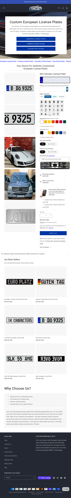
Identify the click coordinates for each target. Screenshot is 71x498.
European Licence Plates (43, 61)
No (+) (51, 144)
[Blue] (61, 132)
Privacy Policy (8, 452)
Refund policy (31, 492)
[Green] (57, 132)
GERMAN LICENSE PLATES (36, 44)
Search (6, 448)
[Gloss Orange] (53, 121)
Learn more (52, 155)
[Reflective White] (41, 121)
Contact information (36, 493)
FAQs (5, 440)
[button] (4, 8)
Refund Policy (8, 463)
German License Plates (25, 61)
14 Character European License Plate (14, 337)
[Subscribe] (33, 478)
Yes (43, 144)
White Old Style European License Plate (15, 376)
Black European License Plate (44, 376)
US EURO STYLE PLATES (36, 49)
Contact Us (7, 444)
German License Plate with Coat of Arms (47, 299)
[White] (45, 132)
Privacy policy (40, 492)
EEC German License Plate (43, 337)
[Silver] (64, 132)
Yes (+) (52, 152)
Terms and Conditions (10, 455)
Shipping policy (59, 492)
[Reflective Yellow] (45, 121)
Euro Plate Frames (59, 61)
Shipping (42, 222)
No (42, 152)
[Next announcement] (68, 2)
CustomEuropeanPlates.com (19, 492)
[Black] (41, 132)
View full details (44, 247)
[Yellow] (49, 132)
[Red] (53, 132)
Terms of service (49, 492)
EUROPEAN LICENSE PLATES (36, 39)
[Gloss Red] (57, 121)
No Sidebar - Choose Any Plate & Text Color (15, 299)
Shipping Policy (8, 459)
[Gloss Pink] (61, 121)
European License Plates (8, 61)
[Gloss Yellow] (49, 121)
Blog (5, 467)
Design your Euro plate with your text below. (54, 86)
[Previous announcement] (3, 2)
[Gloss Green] (64, 121)
